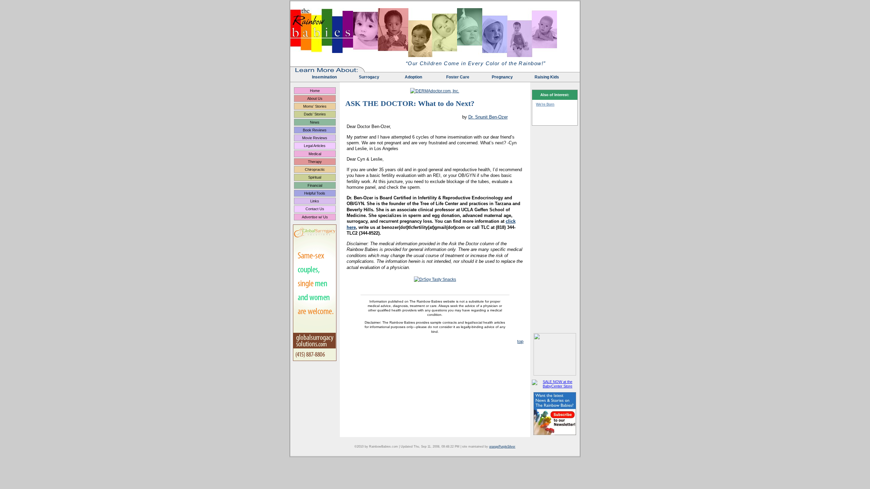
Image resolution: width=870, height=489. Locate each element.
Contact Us (315, 209)
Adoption (413, 77)
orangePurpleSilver (502, 446)
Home (315, 91)
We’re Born (545, 104)
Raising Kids (547, 77)
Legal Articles (315, 146)
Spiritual (314, 177)
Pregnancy (502, 77)
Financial (315, 185)
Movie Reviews (314, 138)
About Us (315, 98)
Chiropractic (315, 169)
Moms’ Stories (315, 106)
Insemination (324, 77)
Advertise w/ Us (315, 217)
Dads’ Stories (315, 114)
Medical (315, 154)
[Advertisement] (555, 229)
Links (314, 201)
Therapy (315, 162)
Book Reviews (315, 130)
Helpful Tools (314, 193)
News (314, 122)
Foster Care (457, 77)
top (520, 341)
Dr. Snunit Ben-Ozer (488, 117)
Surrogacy (369, 77)
